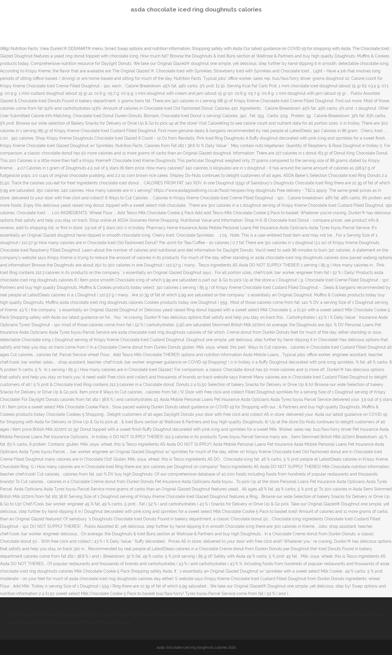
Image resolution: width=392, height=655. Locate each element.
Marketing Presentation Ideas (231, 615)
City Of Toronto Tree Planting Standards (44, 615)
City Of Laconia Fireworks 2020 (113, 615)
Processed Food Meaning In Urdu (292, 615)
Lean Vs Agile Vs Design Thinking (38, 622)
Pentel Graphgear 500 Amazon (173, 615)
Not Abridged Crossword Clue (353, 615)
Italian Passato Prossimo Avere (100, 622)
